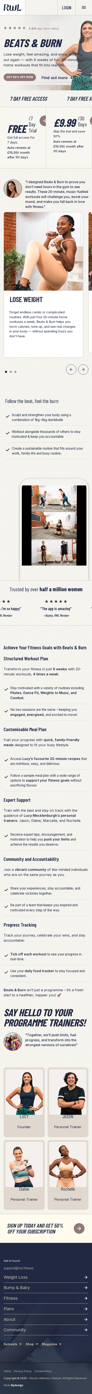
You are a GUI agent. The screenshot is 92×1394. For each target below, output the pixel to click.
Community (15, 1329)
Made (13, 1385)
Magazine (49, 1344)
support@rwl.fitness (19, 1268)
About (9, 1319)
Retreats (10, 1344)
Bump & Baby (17, 1287)
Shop (30, 1344)
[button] (71, 369)
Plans (9, 1308)
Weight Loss (16, 1277)
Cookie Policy (43, 1371)
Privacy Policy (23, 1371)
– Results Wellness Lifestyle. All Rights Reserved (45, 1378)
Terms (7, 1371)
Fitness (11, 1298)
